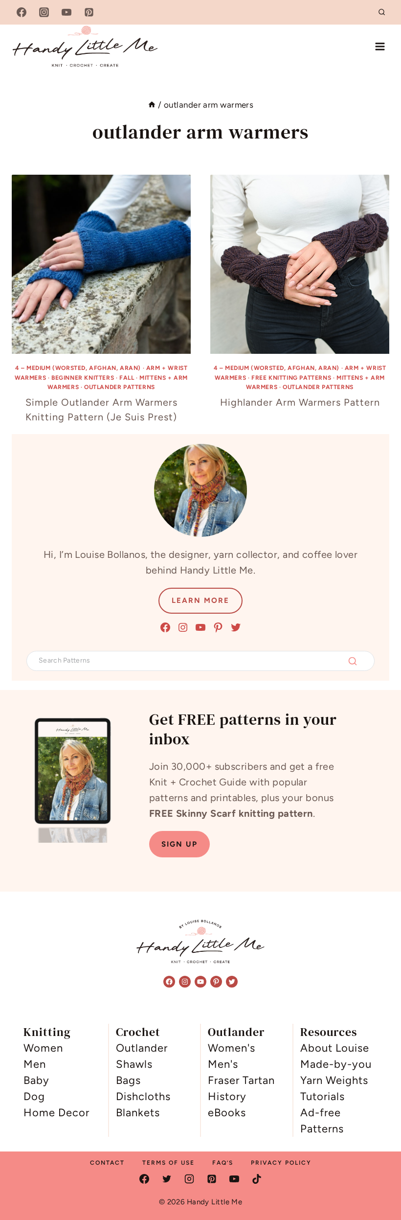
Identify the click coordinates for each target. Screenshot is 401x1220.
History (227, 1096)
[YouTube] (66, 12)
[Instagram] (44, 12)
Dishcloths (143, 1096)
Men (34, 1064)
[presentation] (101, 264)
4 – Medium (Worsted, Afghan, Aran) (78, 368)
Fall (126, 377)
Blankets (138, 1112)
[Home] (152, 105)
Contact (107, 1162)
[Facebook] (21, 12)
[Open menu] (379, 46)
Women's (231, 1048)
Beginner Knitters (82, 377)
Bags (128, 1080)
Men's (223, 1064)
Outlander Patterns (119, 387)
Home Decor (56, 1112)
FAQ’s (222, 1162)
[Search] (352, 661)
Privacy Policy (281, 1162)
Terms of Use (168, 1162)
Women (43, 1048)
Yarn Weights (334, 1080)
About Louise (334, 1048)
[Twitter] (167, 1179)
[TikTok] (257, 1179)
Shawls (134, 1064)
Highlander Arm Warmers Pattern (300, 402)
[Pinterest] (89, 12)
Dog (34, 1096)
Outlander (142, 1048)
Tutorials (322, 1096)
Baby (36, 1080)
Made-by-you (336, 1064)
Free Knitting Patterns (291, 377)
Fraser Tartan (241, 1080)
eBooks (227, 1112)
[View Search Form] (382, 12)
